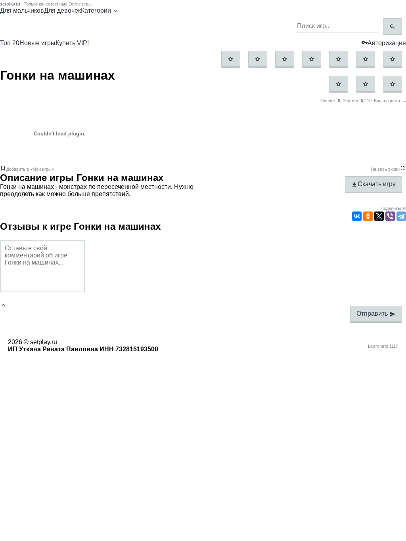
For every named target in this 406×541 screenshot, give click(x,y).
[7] (392, 59)
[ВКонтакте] (357, 216)
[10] (392, 84)
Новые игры (37, 43)
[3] (284, 59)
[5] (338, 59)
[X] (379, 216)
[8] (338, 84)
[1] (230, 59)
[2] (257, 59)
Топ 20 (9, 43)
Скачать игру (377, 184)
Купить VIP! (72, 43)
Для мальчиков (22, 10)
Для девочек (62, 10)
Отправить (372, 313)
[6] (365, 59)
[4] (311, 59)
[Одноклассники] (368, 216)
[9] (365, 84)
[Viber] (390, 216)
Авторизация (387, 43)
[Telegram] (401, 216)
